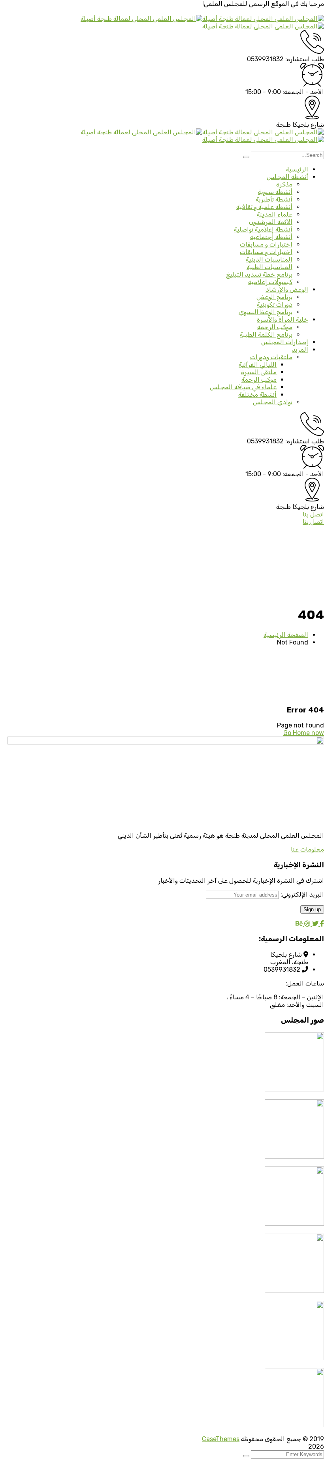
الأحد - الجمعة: (303, 92)
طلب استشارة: (304, 59)
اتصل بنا (313, 514)
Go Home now (303, 733)
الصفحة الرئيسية (286, 635)
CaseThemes (220, 1439)
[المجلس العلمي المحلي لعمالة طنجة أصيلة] (263, 19)
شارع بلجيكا (308, 124)
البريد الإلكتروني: (301, 894)
